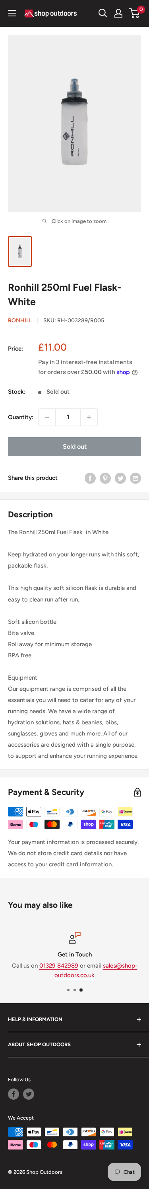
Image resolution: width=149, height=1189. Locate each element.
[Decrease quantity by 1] (47, 417)
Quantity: (20, 417)
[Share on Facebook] (90, 478)
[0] (134, 13)
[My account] (118, 13)
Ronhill (20, 320)
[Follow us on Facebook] (13, 1094)
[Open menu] (12, 13)
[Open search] (103, 13)
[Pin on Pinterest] (105, 478)
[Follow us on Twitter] (28, 1094)
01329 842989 (58, 965)
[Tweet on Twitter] (120, 478)
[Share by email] (135, 478)
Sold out (75, 446)
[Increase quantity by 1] (89, 417)
